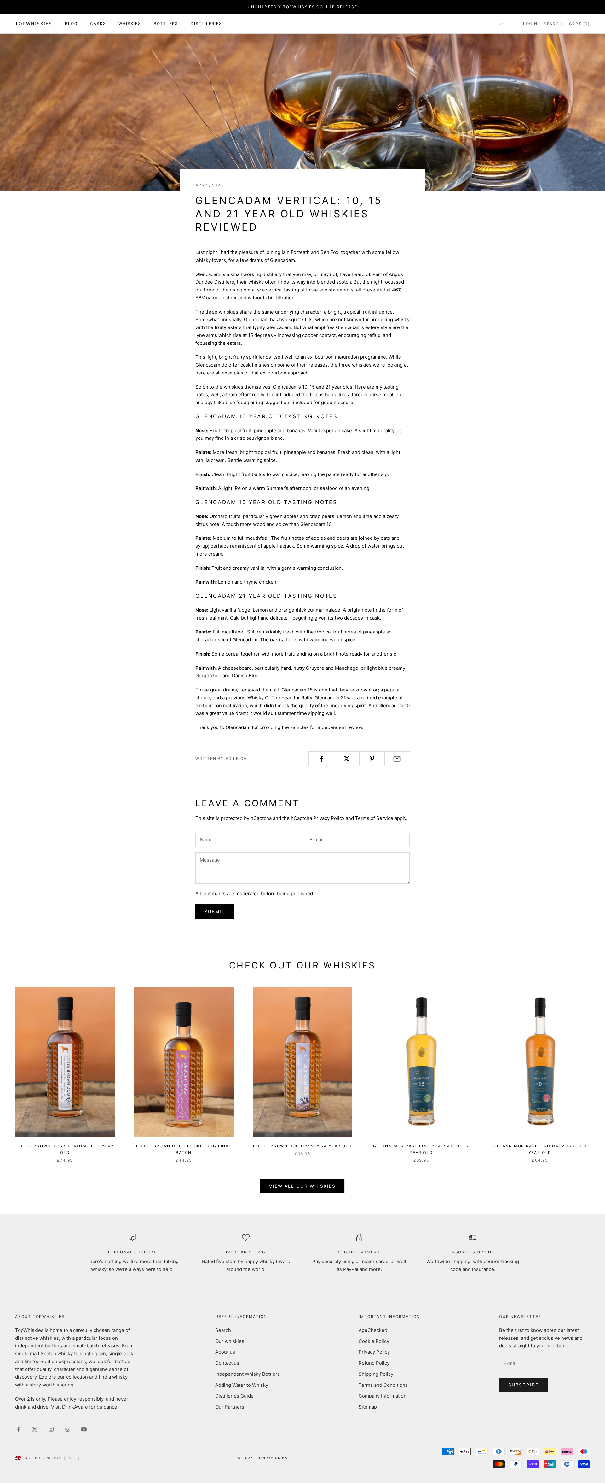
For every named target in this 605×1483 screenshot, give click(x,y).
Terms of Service (374, 818)
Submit (215, 911)
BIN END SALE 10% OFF (302, 6)
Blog (71, 23)
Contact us (227, 1363)
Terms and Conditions (383, 1385)
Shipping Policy (376, 1374)
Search (223, 1330)
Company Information (382, 1396)
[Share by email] (397, 759)
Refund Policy (374, 1363)
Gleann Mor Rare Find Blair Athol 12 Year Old (421, 1149)
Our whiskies (229, 1341)
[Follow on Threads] (67, 1429)
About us (225, 1352)
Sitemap (368, 1407)
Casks (98, 23)
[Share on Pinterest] (372, 759)
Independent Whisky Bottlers (247, 1374)
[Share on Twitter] (346, 759)
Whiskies (129, 23)
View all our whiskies (302, 1186)
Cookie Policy (374, 1341)
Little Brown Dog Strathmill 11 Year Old (65, 1149)
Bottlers (166, 23)
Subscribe (523, 1384)
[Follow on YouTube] (84, 1429)
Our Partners (229, 1407)
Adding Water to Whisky (241, 1385)
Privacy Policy (328, 818)
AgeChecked (373, 1330)
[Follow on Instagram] (51, 1429)
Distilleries (206, 23)
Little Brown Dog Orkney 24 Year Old (302, 1146)
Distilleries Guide (234, 1396)
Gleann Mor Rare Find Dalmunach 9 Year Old (539, 1149)
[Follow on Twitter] (35, 1429)
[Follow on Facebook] (18, 1429)
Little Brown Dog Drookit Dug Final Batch (184, 1149)
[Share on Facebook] (321, 759)
